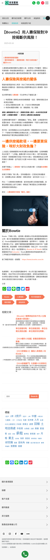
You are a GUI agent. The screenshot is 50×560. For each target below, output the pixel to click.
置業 (15, 443)
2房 (11, 416)
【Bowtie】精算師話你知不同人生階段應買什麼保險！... (31, 317)
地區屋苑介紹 (26, 23)
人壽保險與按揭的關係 (10, 58)
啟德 (31, 424)
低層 (25, 420)
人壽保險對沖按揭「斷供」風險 (18, 192)
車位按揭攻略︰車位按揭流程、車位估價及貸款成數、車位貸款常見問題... (31, 329)
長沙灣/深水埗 (35, 443)
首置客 (14, 446)
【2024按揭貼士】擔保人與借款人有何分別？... (31, 352)
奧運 (37, 428)
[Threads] (4, 534)
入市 (36, 420)
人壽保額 (15, 95)
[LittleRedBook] (28, 534)
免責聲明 (4, 547)
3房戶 (25, 416)
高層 (20, 446)
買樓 (27, 443)
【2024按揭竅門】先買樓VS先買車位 (31, 363)
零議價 (7, 446)
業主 (11, 438)
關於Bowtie (7, 63)
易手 (38, 434)
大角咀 (26, 429)
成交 (9, 434)
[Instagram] (10, 534)
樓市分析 (27, 18)
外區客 (20, 428)
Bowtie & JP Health (34, 249)
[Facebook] (16, 534)
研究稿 (9, 442)
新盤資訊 (37, 18)
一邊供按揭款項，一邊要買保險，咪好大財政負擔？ (20, 60)
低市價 (30, 420)
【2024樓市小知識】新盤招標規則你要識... (31, 340)
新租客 (33, 434)
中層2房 (40, 416)
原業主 (25, 424)
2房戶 (18, 416)
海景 (22, 438)
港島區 (27, 438)
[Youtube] (22, 534)
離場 (42, 443)
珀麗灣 (40, 438)
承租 (19, 433)
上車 (29, 416)
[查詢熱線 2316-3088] (33, 3)
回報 (37, 423)
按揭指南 (15, 23)
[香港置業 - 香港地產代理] (11, 3)
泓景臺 (17, 438)
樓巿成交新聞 (16, 18)
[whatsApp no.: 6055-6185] (38, 3)
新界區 (26, 434)
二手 (13, 420)
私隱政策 (13, 547)
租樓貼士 (5, 23)
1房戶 (7, 416)
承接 (13, 434)
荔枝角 (21, 442)
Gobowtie (15, 252)
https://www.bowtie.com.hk (32, 259)
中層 (34, 416)
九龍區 (7, 420)
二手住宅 (19, 420)
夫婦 (32, 429)
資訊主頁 (5, 18)
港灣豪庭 (34, 438)
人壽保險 (16, 167)
